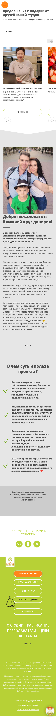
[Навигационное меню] (4, 5)
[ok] (28, 544)
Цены (44, 631)
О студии (15, 625)
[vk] (19, 544)
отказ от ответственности (28, 709)
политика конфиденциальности (28, 701)
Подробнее (34, 691)
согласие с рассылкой (28, 705)
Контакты (28, 636)
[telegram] (36, 544)
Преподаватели (21, 631)
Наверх (27, 644)
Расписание (38, 625)
